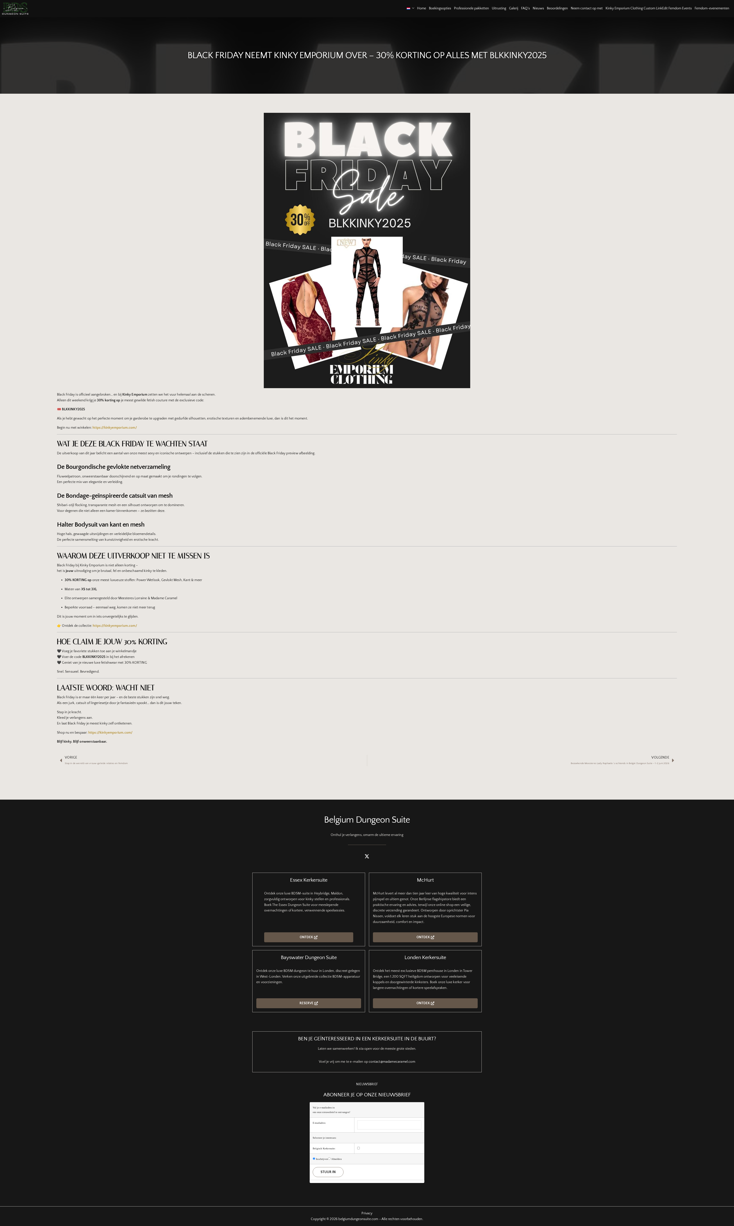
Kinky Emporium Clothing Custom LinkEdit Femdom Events (649, 8)
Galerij (513, 8)
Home (421, 8)
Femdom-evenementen (712, 8)
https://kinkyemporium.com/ (115, 428)
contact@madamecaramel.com (392, 1062)
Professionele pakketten (471, 8)
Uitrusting (499, 8)
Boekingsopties (440, 8)
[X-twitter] (367, 856)
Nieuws (538, 8)
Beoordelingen (557, 8)
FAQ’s (525, 8)
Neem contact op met (587, 8)
